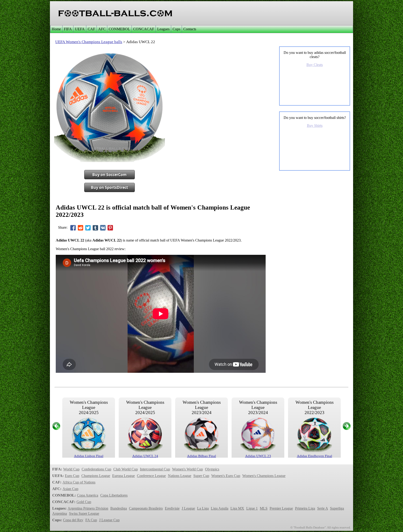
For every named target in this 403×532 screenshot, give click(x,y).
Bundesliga (118, 508)
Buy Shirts (315, 126)
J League (188, 508)
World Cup (71, 469)
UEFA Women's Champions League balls (88, 42)
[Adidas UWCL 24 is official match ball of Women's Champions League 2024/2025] (145, 451)
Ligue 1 (252, 508)
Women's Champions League (263, 476)
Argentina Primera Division (88, 508)
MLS (264, 508)
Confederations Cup (96, 469)
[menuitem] (56, 29)
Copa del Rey (73, 520)
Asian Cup (70, 489)
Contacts (189, 29)
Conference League (151, 476)
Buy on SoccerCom (109, 174)
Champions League (95, 476)
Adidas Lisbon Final (88, 456)
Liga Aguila (219, 508)
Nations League (179, 476)
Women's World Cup (187, 469)
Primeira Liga (305, 508)
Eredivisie (172, 508)
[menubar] (124, 29)
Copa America (87, 495)
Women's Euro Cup (225, 476)
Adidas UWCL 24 (145, 456)
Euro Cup (72, 476)
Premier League (281, 508)
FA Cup (91, 520)
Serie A (322, 508)
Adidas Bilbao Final (201, 456)
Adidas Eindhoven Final (314, 456)
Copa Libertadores (114, 495)
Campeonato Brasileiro (146, 508)
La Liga (203, 508)
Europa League (123, 476)
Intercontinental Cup (155, 469)
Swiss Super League (84, 513)
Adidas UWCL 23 (258, 456)
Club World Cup (125, 469)
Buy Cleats (314, 65)
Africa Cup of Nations (79, 482)
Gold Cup (83, 502)
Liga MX (237, 508)
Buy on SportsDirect (109, 187)
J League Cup (109, 520)
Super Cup (201, 476)
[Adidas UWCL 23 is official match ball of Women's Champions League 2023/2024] (257, 451)
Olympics (212, 469)
